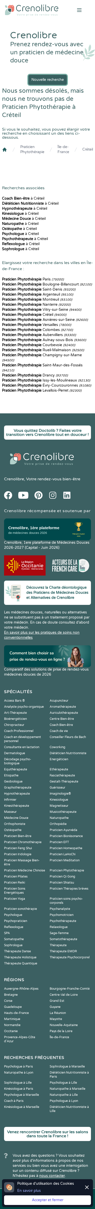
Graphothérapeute (17, 787)
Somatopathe (14, 939)
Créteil (87, 149)
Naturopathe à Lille (64, 1095)
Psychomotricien (61, 915)
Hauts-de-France (16, 1013)
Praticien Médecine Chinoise (24, 870)
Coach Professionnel (18, 731)
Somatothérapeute (63, 939)
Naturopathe (59, 818)
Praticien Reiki (14, 882)
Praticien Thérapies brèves (69, 888)
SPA (7, 933)
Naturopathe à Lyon (18, 1072)
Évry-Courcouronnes (46, 385)
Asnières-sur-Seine (45, 320)
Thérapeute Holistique (20, 957)
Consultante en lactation (21, 747)
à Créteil (23, 198)
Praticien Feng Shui (18, 848)
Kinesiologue (59, 799)
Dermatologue (14, 753)
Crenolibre (14, 479)
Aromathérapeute (63, 706)
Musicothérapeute (63, 812)
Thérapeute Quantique (20, 963)
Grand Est (57, 1001)
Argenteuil (37, 294)
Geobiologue (13, 781)
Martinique (12, 1019)
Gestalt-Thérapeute (64, 781)
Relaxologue (59, 927)
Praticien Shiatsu (62, 882)
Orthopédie (58, 824)
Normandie (12, 1025)
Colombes (37, 330)
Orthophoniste (14, 824)
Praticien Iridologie (17, 854)
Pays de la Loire (61, 1031)
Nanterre (36, 304)
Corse (8, 1001)
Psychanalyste (60, 909)
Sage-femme (59, 933)
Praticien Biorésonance (66, 836)
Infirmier (10, 799)
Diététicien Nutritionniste (68, 753)
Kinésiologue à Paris (18, 1089)
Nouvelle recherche (47, 80)
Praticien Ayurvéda (63, 830)
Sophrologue (13, 945)
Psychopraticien (15, 921)
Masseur (10, 812)
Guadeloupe (13, 1007)
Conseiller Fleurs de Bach (68, 737)
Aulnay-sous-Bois (44, 340)
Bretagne (11, 995)
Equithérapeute (15, 769)
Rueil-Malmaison (43, 350)
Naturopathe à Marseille (67, 1089)
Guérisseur (57, 787)
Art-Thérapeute (15, 713)
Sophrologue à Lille (18, 1082)
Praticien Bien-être (17, 836)
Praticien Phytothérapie (32, 149)
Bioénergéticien (15, 719)
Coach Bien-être (61, 725)
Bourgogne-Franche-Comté (70, 988)
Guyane (55, 1007)
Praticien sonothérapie (20, 909)
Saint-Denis (38, 289)
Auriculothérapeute (64, 713)
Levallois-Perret (42, 390)
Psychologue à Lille (63, 1082)
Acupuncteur (59, 700)
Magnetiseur (59, 806)
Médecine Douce (16, 818)
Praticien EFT (59, 842)
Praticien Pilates (16, 876)
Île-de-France (63, 149)
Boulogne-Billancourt (47, 284)
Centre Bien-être (62, 719)
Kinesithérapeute (16, 806)
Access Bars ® (14, 700)
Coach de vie (59, 731)
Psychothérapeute (63, 921)
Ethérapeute (59, 769)
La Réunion (58, 1013)
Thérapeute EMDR (63, 951)
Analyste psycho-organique (24, 706)
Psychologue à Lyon (64, 1101)
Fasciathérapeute (62, 775)
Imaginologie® (60, 793)
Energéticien (59, 759)
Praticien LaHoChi (62, 854)
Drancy (35, 375)
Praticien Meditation (65, 860)
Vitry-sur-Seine (41, 309)
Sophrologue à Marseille (67, 1066)
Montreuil (37, 299)
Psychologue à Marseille (21, 1095)
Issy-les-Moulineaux (46, 380)
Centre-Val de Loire (64, 995)
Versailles (36, 325)
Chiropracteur (14, 725)
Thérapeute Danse (17, 951)
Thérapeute (58, 945)
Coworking (57, 747)
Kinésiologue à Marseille (21, 1107)
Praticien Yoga (14, 898)
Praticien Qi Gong (62, 876)
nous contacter (52, 1176)
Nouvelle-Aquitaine (64, 1025)
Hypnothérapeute (17, 793)
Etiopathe (11, 775)
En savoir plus (29, 1191)
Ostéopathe (13, 830)
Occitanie (11, 1031)
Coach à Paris (14, 1101)
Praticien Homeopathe (66, 848)
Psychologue (13, 915)
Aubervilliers (39, 335)
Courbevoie (38, 345)
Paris (33, 279)
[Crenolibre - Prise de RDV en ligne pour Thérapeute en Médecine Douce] (31, 10)
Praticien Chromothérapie (23, 842)
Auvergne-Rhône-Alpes (21, 988)
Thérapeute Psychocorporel (70, 957)
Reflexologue (13, 927)
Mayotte (56, 1019)
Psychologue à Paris (18, 1066)
